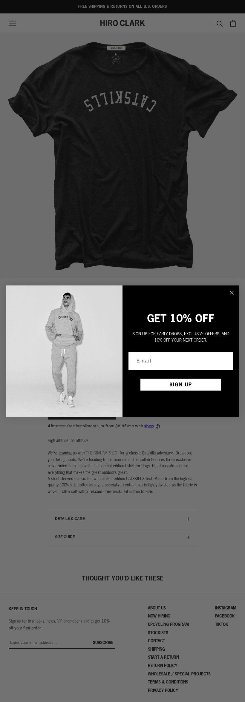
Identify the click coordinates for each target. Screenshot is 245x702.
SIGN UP (180, 384)
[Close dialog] (232, 292)
